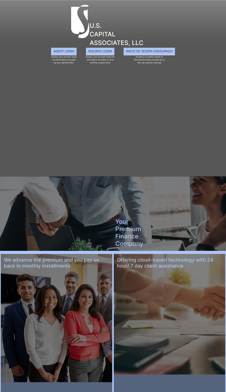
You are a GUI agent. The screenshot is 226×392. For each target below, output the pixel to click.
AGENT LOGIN (64, 51)
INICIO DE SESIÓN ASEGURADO (149, 51)
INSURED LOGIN (100, 51)
